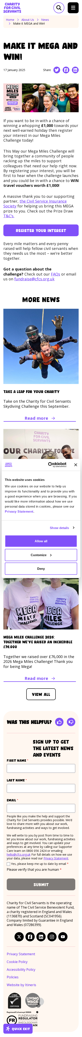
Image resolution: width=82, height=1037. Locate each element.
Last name (25, 780)
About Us (27, 20)
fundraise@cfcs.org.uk (34, 278)
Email (20, 800)
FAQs (55, 274)
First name (25, 760)
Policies (13, 977)
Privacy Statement (19, 511)
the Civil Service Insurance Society (35, 203)
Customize (38, 555)
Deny (41, 568)
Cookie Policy (17, 962)
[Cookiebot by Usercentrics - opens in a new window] (49, 465)
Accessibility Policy (21, 969)
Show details (59, 527)
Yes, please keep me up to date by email (40, 864)
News (45, 20)
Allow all (41, 541)
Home (10, 20)
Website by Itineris (21, 985)
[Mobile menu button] (73, 7)
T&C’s (8, 215)
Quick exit (21, 1028)
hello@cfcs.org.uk (18, 854)
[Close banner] (75, 464)
